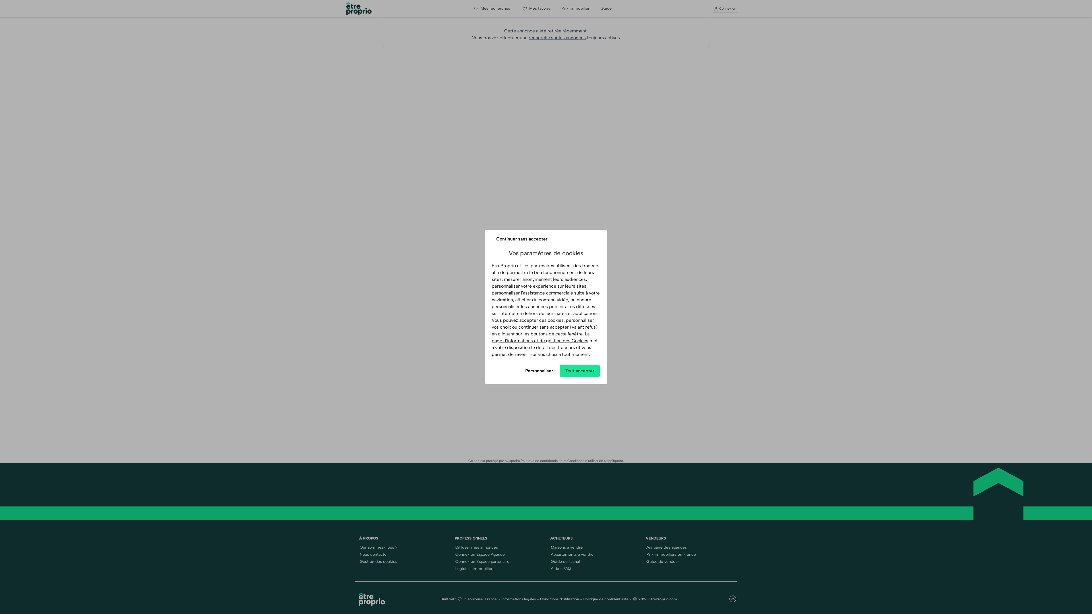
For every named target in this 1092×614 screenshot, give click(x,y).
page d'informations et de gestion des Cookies (540, 340)
